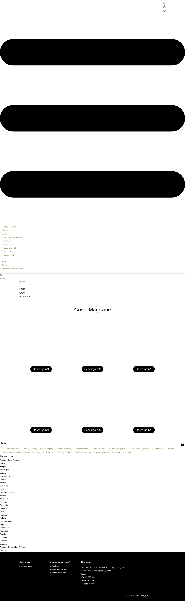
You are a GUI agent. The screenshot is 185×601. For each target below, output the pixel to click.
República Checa (7, 492)
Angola (3, 524)
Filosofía (7, 244)
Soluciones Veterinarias (12, 237)
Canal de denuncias (58, 573)
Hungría (3, 502)
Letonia (3, 473)
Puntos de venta (9, 227)
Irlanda (3, 479)
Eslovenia (4, 486)
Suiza (2, 463)
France (3, 550)
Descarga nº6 (144, 430)
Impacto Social (10, 251)
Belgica (3, 466)
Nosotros (6, 241)
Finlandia (4, 531)
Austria (3, 483)
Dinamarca (4, 528)
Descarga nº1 (41, 369)
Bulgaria (3, 508)
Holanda (3, 489)
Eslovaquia (4, 470)
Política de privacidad (58, 569)
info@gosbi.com (87, 584)
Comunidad (9, 255)
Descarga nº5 (92, 430)
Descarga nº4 (41, 430)
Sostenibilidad (10, 248)
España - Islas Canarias (10, 460)
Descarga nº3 (144, 369)
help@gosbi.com (87, 580)
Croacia (3, 544)
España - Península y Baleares (13, 547)
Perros (5, 230)
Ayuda (4, 265)
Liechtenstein (5, 521)
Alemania (4, 499)
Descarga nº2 (92, 369)
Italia (2, 512)
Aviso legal (54, 566)
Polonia (3, 518)
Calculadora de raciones (12, 269)
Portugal (3, 515)
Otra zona (4, 541)
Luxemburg (5, 476)
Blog (4, 261)
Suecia (3, 534)
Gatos (4, 234)
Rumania (4, 505)
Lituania (3, 537)
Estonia (3, 495)
